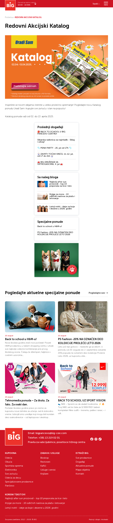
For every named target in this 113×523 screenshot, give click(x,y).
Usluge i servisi (47, 469)
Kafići (43, 465)
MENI (106, 5)
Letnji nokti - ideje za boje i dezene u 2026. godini (62, 207)
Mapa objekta (83, 469)
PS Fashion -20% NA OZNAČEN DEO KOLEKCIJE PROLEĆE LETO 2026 (55, 233)
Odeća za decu (13, 477)
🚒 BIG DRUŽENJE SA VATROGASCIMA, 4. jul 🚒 (50, 163)
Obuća (8, 461)
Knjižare (44, 473)
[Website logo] (10, 5)
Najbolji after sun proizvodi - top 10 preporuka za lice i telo (60, 184)
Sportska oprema (14, 465)
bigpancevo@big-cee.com (51, 433)
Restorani (45, 461)
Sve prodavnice (84, 457)
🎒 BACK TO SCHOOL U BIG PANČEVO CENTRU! (51, 132)
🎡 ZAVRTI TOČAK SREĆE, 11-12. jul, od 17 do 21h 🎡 (55, 155)
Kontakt (80, 473)
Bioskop (44, 457)
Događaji (80, 461)
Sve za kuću (11, 473)
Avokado (104, 519)
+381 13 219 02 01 (49, 437)
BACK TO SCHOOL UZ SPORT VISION (81, 400)
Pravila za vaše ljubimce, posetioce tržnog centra (56, 442)
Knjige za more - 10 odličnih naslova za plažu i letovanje (62, 196)
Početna (9, 17)
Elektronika (11, 469)
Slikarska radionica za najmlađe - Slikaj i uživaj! (56, 141)
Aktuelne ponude (85, 465)
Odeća (8, 457)
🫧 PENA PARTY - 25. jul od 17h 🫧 (54, 148)
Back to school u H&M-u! (49, 226)
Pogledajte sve (97, 292)
